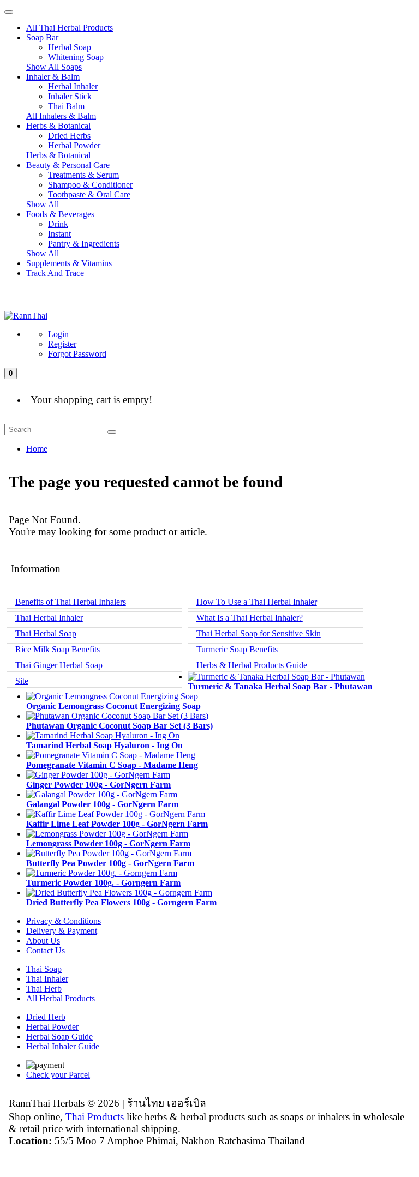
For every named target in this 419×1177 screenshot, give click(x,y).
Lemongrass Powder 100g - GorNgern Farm (108, 843)
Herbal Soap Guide (59, 1036)
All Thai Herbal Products (69, 27)
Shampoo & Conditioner (90, 184)
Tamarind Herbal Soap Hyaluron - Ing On (104, 745)
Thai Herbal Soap (45, 633)
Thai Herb (44, 988)
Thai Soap (44, 969)
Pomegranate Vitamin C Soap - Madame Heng (112, 765)
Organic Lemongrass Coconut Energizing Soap (113, 706)
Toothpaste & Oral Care (89, 194)
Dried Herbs (69, 135)
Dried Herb (45, 1017)
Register (62, 344)
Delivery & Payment (61, 930)
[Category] (8, 12)
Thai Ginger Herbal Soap (59, 665)
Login (58, 334)
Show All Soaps (54, 66)
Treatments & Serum (83, 174)
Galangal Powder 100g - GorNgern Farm (102, 804)
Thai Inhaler (47, 978)
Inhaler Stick (70, 96)
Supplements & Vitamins (69, 263)
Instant (59, 233)
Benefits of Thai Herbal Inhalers (70, 601)
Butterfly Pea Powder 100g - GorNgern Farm (110, 863)
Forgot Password (77, 353)
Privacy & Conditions (63, 921)
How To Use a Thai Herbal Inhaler (256, 601)
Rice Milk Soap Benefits (57, 649)
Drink (58, 224)
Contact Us (45, 950)
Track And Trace (55, 273)
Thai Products (94, 1116)
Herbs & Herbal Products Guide (251, 665)
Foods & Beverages (60, 214)
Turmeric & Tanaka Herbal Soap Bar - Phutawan (280, 686)
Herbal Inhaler (73, 86)
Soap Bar (42, 37)
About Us (43, 940)
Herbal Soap (69, 47)
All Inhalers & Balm (61, 116)
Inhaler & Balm (53, 76)
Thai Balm (66, 106)
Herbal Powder (74, 145)
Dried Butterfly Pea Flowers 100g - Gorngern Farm (121, 902)
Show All (42, 204)
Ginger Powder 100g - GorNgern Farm (98, 784)
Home (36, 448)
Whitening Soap (76, 57)
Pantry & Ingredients (83, 243)
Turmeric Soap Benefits (237, 649)
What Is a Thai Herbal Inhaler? (249, 617)
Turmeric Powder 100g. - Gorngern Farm (103, 882)
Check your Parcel (58, 1074)
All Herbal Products (60, 998)
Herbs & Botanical (58, 125)
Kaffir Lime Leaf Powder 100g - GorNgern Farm (117, 823)
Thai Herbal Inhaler (49, 617)
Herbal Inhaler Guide (62, 1046)
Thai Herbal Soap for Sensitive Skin (258, 633)
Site (21, 681)
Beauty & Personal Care (68, 165)
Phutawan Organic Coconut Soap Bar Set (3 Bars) (119, 725)
